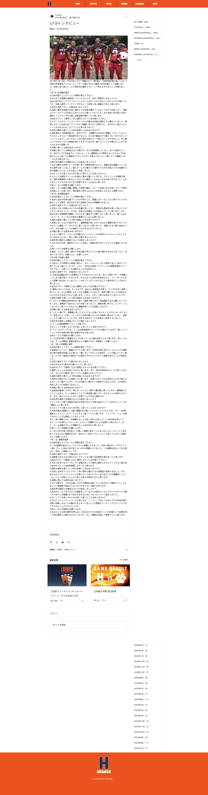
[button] (93, 4)
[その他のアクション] (126, 16)
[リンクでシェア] (68, 542)
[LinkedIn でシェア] (63, 542)
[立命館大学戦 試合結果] (110, 575)
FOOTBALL (54, 534)
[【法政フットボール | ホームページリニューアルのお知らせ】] (67, 575)
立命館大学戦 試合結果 (105, 591)
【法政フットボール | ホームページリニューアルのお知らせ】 (66, 593)
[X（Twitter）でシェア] (57, 542)
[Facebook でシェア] (51, 542)
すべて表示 (123, 560)
